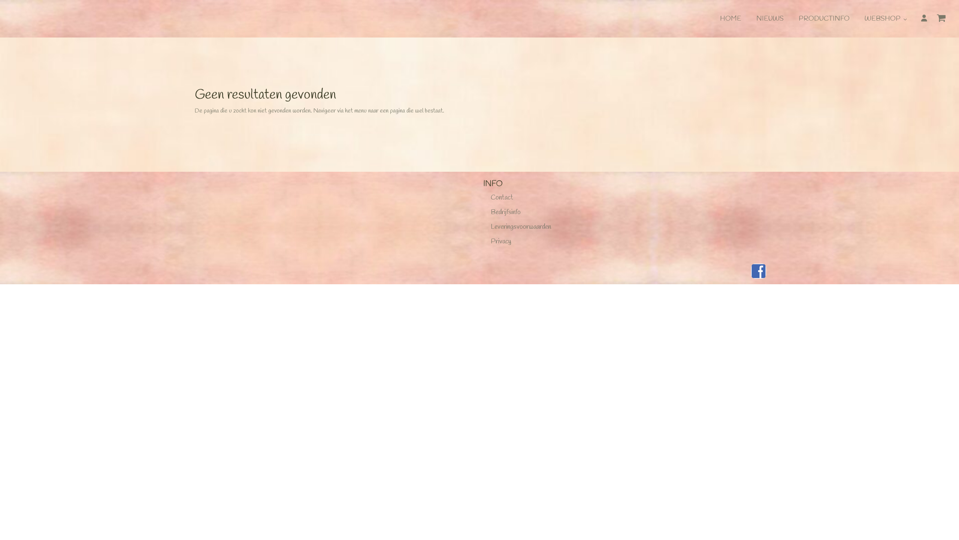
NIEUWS (770, 18)
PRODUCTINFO (824, 18)
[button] (944, 20)
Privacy (501, 241)
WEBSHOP (883, 18)
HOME (730, 18)
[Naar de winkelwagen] (944, 19)
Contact (502, 197)
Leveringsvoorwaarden (521, 226)
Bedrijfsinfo (506, 212)
